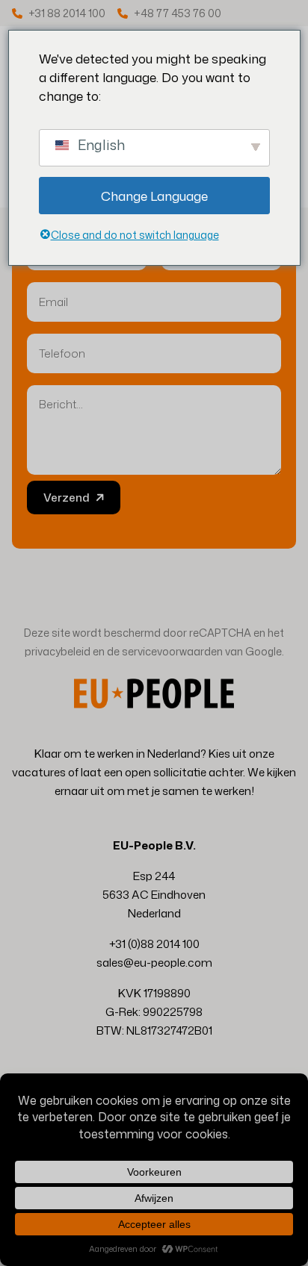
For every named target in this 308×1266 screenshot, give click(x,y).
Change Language (154, 196)
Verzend (66, 497)
